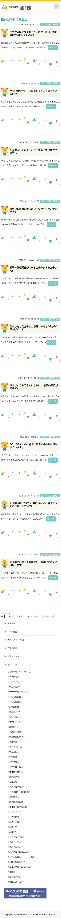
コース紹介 (12, 632)
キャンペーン (15, 812)
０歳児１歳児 (15, 732)
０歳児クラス (15, 842)
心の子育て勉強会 (17, 852)
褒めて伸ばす (15, 847)
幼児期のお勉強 (16, 802)
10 (28, 617)
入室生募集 (12, 648)
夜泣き (12, 782)
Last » (50, 617)
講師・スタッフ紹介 (16, 640)
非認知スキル (15, 712)
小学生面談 (14, 822)
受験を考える (15, 882)
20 (32, 617)
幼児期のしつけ (16, 737)
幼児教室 (13, 877)
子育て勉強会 (15, 697)
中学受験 (13, 817)
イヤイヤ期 (14, 747)
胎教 (11, 727)
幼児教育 (13, 687)
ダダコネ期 (14, 682)
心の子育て (14, 717)
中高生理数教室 (16, 862)
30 (36, 617)
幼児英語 (13, 752)
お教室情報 (14, 707)
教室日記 (13, 676)
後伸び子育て (15, 772)
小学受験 (13, 762)
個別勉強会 (14, 797)
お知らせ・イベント (18, 671)
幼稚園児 (13, 777)
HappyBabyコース (17, 692)
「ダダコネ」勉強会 (18, 792)
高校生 (12, 832)
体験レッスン (13, 656)
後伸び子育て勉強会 (18, 867)
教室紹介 (11, 623)
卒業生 (12, 742)
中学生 (12, 757)
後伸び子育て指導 (17, 807)
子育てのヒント (16, 702)
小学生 (12, 827)
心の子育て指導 (16, 787)
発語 (11, 872)
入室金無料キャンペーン (19, 857)
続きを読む (53, 47)
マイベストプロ (16, 837)
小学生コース (15, 767)
